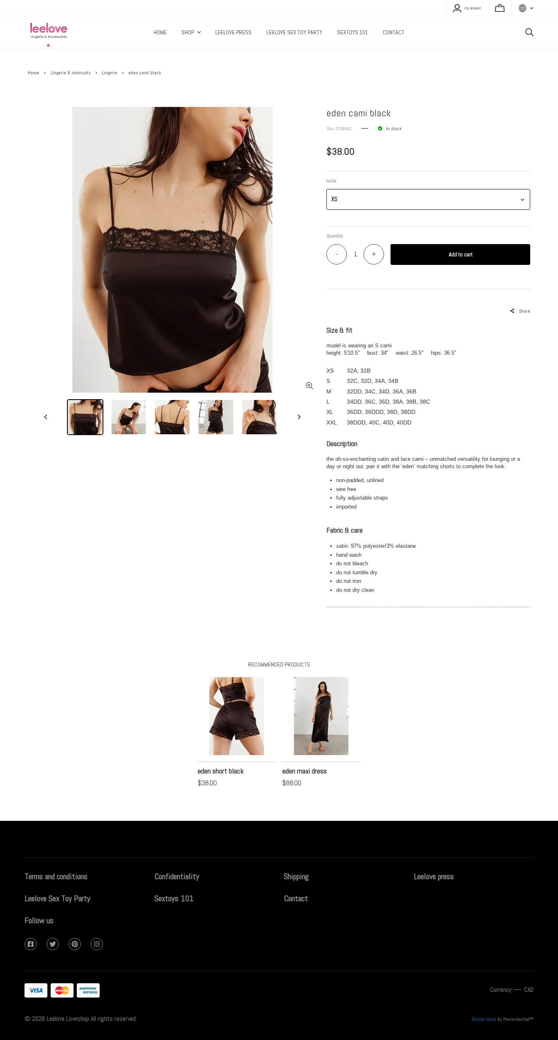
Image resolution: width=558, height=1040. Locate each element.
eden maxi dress (304, 771)
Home (33, 73)
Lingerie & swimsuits (71, 73)
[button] (428, 199)
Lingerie (109, 73)
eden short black (221, 771)
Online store (484, 1019)
